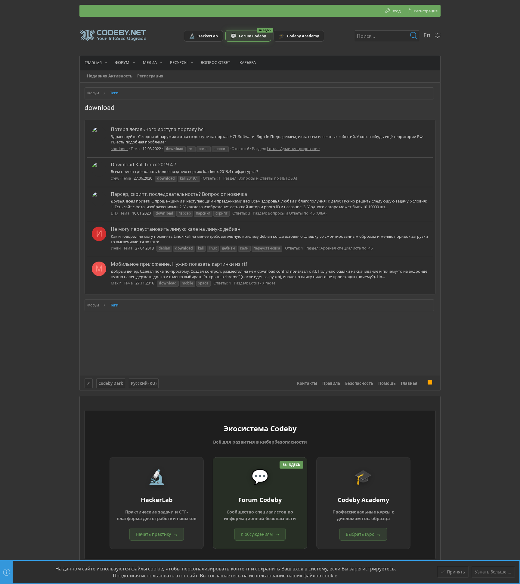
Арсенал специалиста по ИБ (346, 248)
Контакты (307, 383)
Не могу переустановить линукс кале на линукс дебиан (175, 229)
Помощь (387, 383)
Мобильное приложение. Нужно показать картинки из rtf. (180, 264)
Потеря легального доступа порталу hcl (158, 129)
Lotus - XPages (262, 283)
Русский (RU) (143, 383)
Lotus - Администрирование (293, 148)
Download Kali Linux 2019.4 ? (143, 164)
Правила (331, 383)
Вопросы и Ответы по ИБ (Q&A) (267, 178)
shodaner (119, 148)
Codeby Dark (110, 383)
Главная (409, 383)
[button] (106, 63)
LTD (114, 213)
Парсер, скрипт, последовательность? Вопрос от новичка (179, 194)
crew (115, 178)
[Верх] (422, 383)
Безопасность (359, 383)
